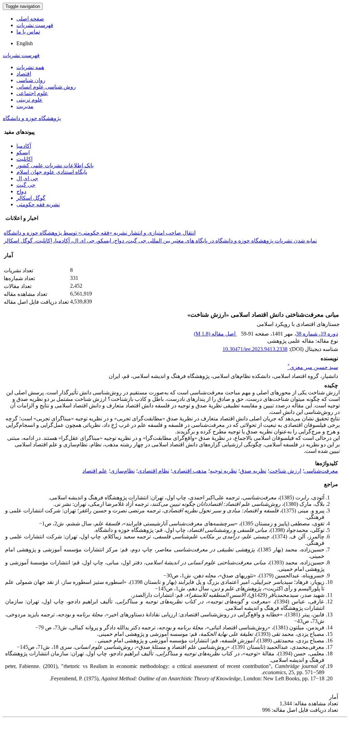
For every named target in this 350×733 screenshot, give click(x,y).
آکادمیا (23, 146)
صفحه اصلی (30, 19)
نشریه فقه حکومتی (38, 204)
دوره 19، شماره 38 (317, 334)
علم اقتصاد (94, 471)
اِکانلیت (24, 159)
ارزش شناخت (285, 471)
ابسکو (23, 152)
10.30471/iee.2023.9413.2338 (255, 349)
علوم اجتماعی (32, 93)
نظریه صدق (253, 471)
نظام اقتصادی (153, 471)
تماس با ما (28, 32)
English (24, 43)
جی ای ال (27, 178)
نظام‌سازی (122, 471)
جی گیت (26, 185)
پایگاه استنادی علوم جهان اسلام (51, 172)
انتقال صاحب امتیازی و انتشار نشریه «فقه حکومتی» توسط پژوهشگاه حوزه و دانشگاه (100, 233)
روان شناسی (30, 80)
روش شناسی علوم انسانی (46, 87)
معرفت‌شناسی (321, 471)
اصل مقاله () (215, 334)
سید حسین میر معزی (312, 367)
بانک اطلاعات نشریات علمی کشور (55, 165)
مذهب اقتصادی (189, 471)
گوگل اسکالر (30, 198)
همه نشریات (30, 67)
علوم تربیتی (29, 100)
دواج (21, 191)
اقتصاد (23, 74)
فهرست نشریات (34, 25)
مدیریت (24, 106)
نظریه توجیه (223, 471)
